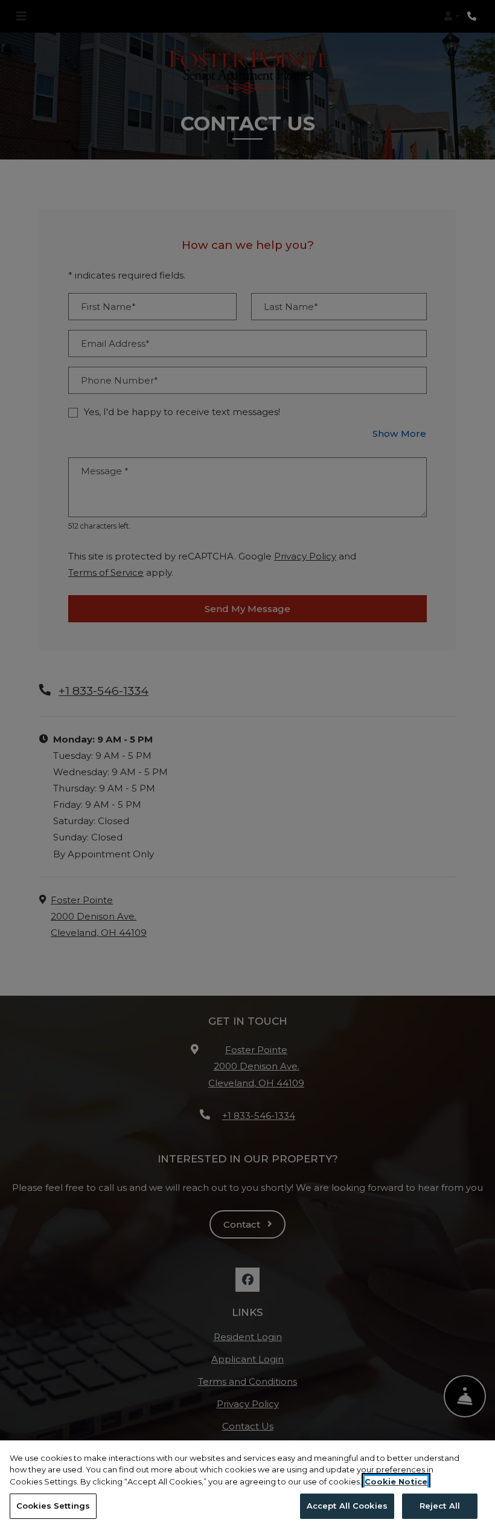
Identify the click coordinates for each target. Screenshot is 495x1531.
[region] (247, 1485)
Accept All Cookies (347, 1505)
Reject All (440, 1505)
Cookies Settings (53, 1505)
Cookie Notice (396, 1481)
